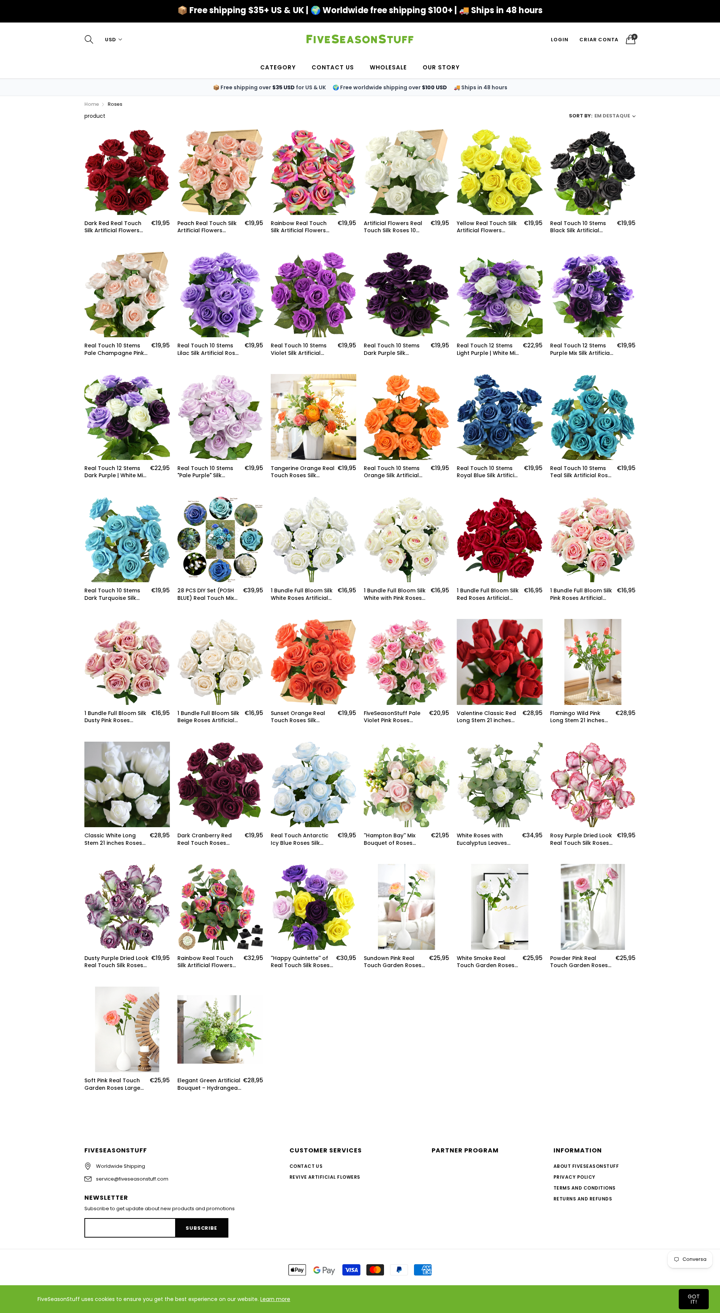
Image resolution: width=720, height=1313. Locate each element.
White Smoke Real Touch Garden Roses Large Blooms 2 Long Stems (485, 962)
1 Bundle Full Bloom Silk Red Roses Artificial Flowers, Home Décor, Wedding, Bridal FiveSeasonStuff (488, 594)
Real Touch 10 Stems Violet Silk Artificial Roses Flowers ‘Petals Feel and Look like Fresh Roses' (303, 349)
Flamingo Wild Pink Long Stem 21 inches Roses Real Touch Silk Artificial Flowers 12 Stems (579, 717)
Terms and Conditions (585, 1188)
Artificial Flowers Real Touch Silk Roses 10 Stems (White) (393, 227)
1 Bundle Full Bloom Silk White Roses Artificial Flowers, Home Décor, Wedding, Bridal (302, 594)
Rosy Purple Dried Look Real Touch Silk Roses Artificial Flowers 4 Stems (581, 839)
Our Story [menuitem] (441, 67)
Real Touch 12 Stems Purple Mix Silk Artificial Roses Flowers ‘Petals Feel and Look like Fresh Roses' (582, 349)
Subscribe (201, 1228)
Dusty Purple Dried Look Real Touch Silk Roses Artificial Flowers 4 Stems (116, 962)
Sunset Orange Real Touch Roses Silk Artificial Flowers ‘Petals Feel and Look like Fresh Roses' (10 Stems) (299, 717)
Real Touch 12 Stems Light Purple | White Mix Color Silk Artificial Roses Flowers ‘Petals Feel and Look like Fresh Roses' (489, 349)
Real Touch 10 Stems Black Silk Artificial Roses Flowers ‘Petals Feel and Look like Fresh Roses (582, 227)
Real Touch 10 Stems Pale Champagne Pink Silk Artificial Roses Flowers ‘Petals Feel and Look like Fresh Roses (114, 349)
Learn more (275, 1299)
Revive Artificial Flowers (325, 1177)
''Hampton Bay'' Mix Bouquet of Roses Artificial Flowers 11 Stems (390, 839)
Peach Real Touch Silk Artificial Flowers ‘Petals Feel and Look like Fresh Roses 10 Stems (207, 227)
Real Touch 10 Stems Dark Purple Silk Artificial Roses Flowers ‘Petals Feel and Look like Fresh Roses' (395, 349)
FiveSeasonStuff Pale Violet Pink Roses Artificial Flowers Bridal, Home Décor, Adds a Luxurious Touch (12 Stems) (395, 717)
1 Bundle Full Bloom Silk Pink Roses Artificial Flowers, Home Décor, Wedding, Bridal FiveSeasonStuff (581, 594)
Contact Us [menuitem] (333, 67)
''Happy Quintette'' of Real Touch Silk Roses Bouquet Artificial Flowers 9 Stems (300, 962)
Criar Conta (598, 39)
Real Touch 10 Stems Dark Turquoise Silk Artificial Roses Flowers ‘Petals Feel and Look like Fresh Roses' (115, 594)
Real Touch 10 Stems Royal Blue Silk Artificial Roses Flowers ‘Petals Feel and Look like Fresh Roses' (489, 472)
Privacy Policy (575, 1177)
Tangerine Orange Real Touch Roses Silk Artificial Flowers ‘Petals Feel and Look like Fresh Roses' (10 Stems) (302, 472)
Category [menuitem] (278, 67)
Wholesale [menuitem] (388, 67)
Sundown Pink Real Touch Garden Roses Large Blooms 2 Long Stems (393, 962)
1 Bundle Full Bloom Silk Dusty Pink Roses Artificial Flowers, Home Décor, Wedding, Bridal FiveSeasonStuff (116, 717)
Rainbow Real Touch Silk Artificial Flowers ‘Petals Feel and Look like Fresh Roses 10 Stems (299, 227)
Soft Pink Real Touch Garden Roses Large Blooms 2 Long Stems (113, 1084)
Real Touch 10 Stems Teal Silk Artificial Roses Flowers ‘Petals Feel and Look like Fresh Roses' (582, 472)
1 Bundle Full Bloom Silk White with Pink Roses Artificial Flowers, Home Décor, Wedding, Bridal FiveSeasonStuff (396, 594)
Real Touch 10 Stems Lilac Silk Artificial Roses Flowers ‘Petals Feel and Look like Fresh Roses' (209, 349)
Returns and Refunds (583, 1199)
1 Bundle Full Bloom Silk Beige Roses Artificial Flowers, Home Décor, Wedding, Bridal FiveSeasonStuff (208, 717)
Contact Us (306, 1166)
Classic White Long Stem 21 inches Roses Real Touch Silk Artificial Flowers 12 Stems (113, 839)
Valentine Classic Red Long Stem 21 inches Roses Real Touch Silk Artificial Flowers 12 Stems (486, 717)
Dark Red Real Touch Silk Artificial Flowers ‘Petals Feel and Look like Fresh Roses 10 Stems (112, 227)
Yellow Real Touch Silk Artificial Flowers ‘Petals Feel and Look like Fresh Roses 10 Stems (487, 227)
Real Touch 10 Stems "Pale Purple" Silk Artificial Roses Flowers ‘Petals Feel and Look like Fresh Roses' (208, 472)
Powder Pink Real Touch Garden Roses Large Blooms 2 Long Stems (579, 962)
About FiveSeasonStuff (586, 1166)
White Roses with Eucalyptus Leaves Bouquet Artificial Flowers (482, 839)
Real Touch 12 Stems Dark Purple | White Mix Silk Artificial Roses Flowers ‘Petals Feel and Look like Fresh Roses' (115, 472)
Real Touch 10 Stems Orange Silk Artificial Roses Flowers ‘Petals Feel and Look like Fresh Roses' (396, 472)
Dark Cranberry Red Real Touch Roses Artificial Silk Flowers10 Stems (207, 839)
